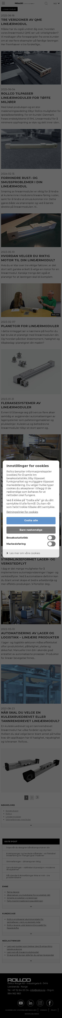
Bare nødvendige (31, 529)
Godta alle (31, 520)
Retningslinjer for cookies (22, 511)
